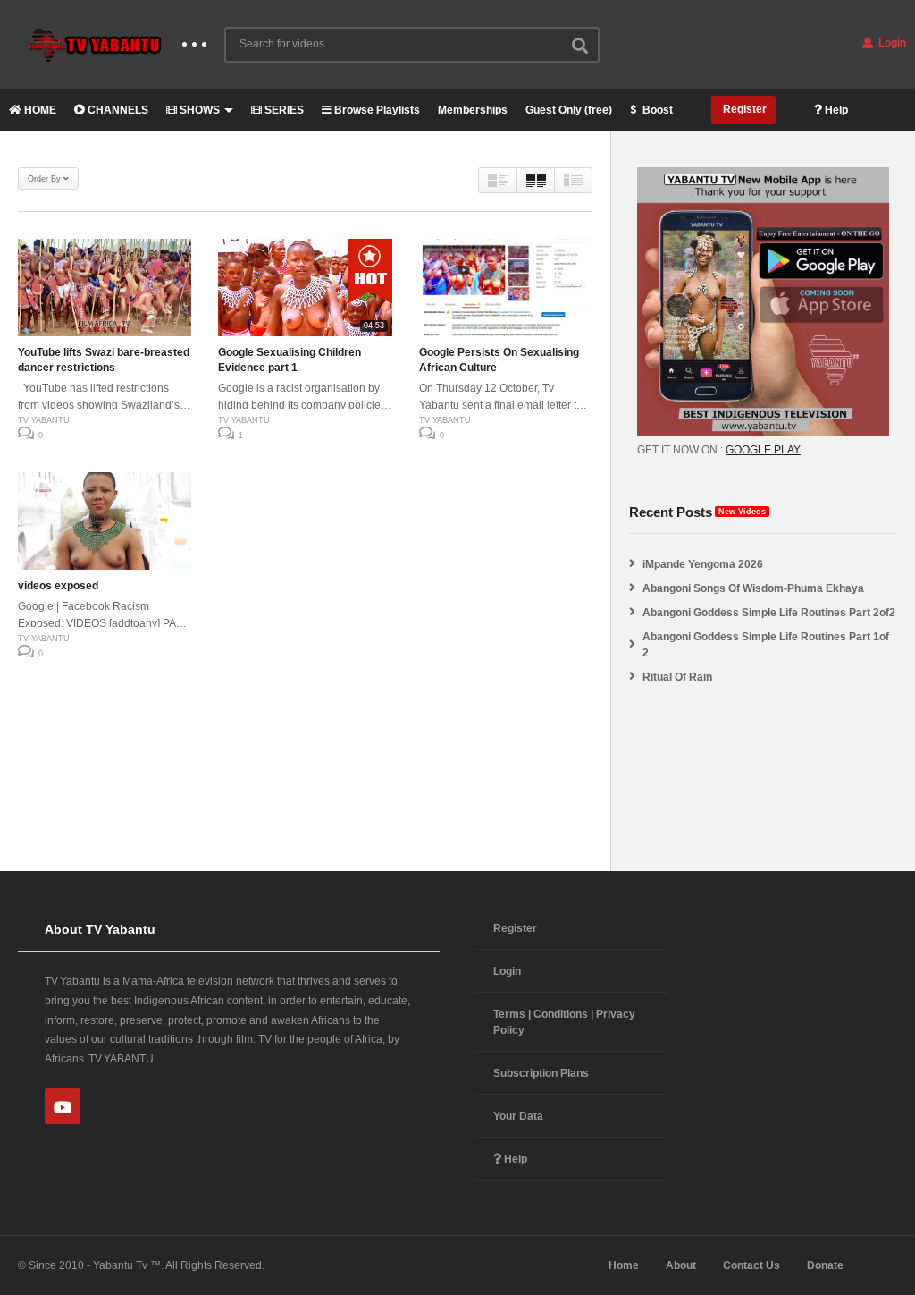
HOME (38, 110)
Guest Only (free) (568, 110)
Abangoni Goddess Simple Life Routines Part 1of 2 (765, 645)
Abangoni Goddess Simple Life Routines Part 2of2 (768, 612)
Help (835, 110)
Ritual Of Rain (677, 677)
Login (891, 43)
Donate (825, 1265)
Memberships (473, 110)
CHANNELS (116, 110)
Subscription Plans (541, 1073)
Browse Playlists (376, 110)
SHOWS (198, 110)
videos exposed (58, 586)
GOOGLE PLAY (763, 450)
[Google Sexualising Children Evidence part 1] (304, 287)
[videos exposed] (104, 521)
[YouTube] (62, 1106)
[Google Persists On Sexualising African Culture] (505, 287)
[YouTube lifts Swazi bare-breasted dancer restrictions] (104, 287)
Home (624, 1265)
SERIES (283, 110)
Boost (656, 110)
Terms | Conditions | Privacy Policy (564, 1022)
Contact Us (751, 1265)
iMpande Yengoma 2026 (702, 564)
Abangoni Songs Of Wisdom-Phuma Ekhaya (753, 588)
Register (743, 109)
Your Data (518, 1116)
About (681, 1265)
